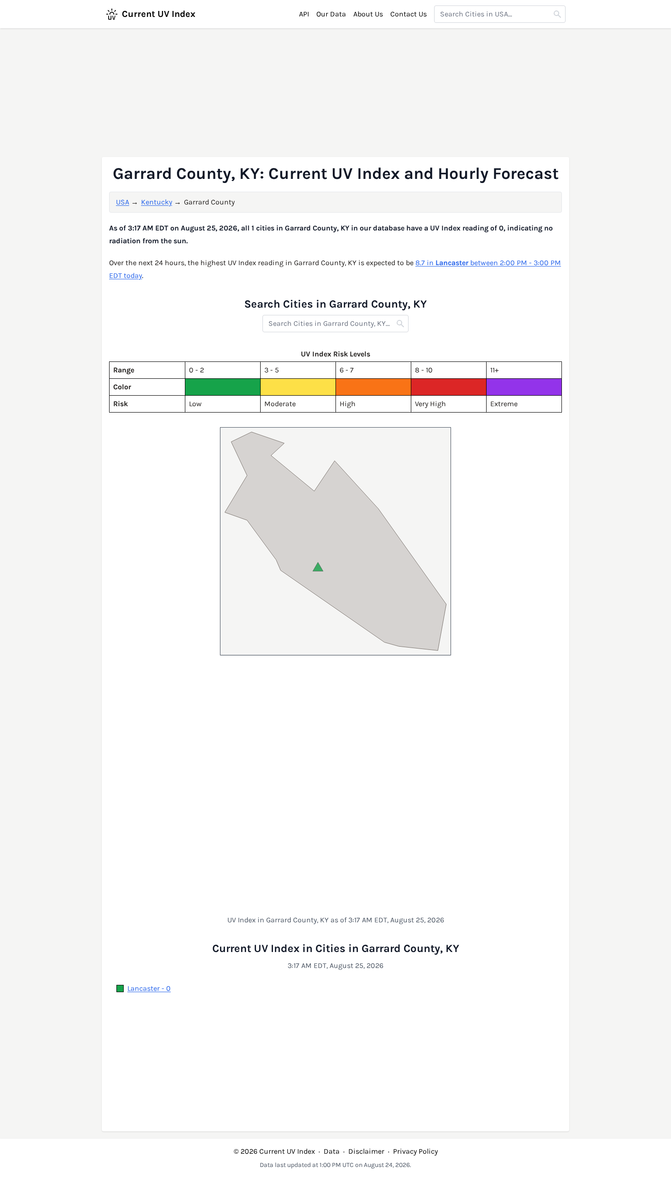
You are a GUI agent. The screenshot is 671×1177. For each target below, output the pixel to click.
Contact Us (408, 14)
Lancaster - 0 (149, 988)
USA (122, 202)
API (304, 14)
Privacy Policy (415, 1151)
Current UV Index (158, 14)
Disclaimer (366, 1151)
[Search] (557, 14)
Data (332, 1151)
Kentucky (156, 202)
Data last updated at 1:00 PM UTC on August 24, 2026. (335, 1165)
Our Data (331, 14)
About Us (368, 14)
